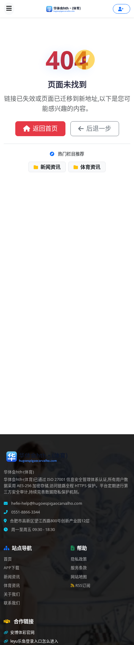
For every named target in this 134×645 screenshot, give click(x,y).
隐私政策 (79, 559)
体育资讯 (89, 167)
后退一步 (98, 128)
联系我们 (12, 603)
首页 (8, 559)
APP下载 (11, 567)
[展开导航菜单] (9, 8)
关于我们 (12, 594)
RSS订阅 (82, 585)
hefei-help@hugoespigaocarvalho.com (46, 503)
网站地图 (79, 576)
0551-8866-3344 (25, 512)
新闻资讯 (49, 167)
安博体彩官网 (22, 632)
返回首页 (45, 128)
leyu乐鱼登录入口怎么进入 (33, 641)
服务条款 (79, 567)
